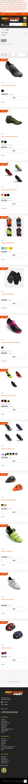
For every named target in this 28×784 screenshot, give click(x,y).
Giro (2, 83)
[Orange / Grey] (5, 505)
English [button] (24, 14)
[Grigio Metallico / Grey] (16, 454)
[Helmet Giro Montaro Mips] (14, 483)
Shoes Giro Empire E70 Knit (9, 190)
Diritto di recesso (4, 765)
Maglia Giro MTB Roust (7, 243)
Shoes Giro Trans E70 (7, 599)
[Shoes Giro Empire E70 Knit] (14, 173)
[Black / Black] (5, 142)
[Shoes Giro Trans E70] (14, 583)
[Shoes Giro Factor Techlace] (14, 379)
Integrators (3, 727)
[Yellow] (8, 248)
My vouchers (4, 763)
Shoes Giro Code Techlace (8, 85)
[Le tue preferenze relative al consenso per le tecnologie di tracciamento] (25, 781)
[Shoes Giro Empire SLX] (14, 432)
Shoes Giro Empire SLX (7, 449)
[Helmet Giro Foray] (14, 631)
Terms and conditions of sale (8, 746)
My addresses (4, 759)
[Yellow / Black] (8, 401)
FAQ (2, 749)
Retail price (4, 145)
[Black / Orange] (11, 454)
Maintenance (4, 726)
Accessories (4, 724)
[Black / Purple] (5, 653)
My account (4, 756)
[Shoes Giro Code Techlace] (14, 69)
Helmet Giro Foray (6, 648)
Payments (3, 742)
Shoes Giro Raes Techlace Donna (10, 342)
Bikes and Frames (5, 722)
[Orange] (11, 248)
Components (4, 721)
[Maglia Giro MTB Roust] (14, 226)
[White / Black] (5, 454)
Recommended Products (7, 729)
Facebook (5, 702)
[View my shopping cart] (24, 18)
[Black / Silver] (14, 454)
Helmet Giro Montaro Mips (8, 500)
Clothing (3, 719)
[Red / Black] (5, 195)
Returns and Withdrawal (7, 748)
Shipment (3, 743)
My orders (3, 758)
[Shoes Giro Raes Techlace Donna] (14, 326)
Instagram (5, 704)
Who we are (4, 740)
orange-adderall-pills (15, 3)
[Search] (24, 24)
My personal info (5, 761)
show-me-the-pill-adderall (9, 10)
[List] (5, 54)
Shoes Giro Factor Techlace (9, 395)
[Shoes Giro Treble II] (14, 535)
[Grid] (2, 54)
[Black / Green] (8, 454)
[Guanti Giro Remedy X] (14, 278)
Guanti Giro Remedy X (7, 294)
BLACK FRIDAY (4, 730)
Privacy (3, 745)
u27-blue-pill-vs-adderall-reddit (11, 8)
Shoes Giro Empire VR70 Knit (9, 136)
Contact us (3, 739)
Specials (3, 732)
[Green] (5, 248)
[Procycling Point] (12, 19)
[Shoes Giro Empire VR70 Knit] (14, 120)
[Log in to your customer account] (24, 21)
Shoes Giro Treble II (6, 551)
